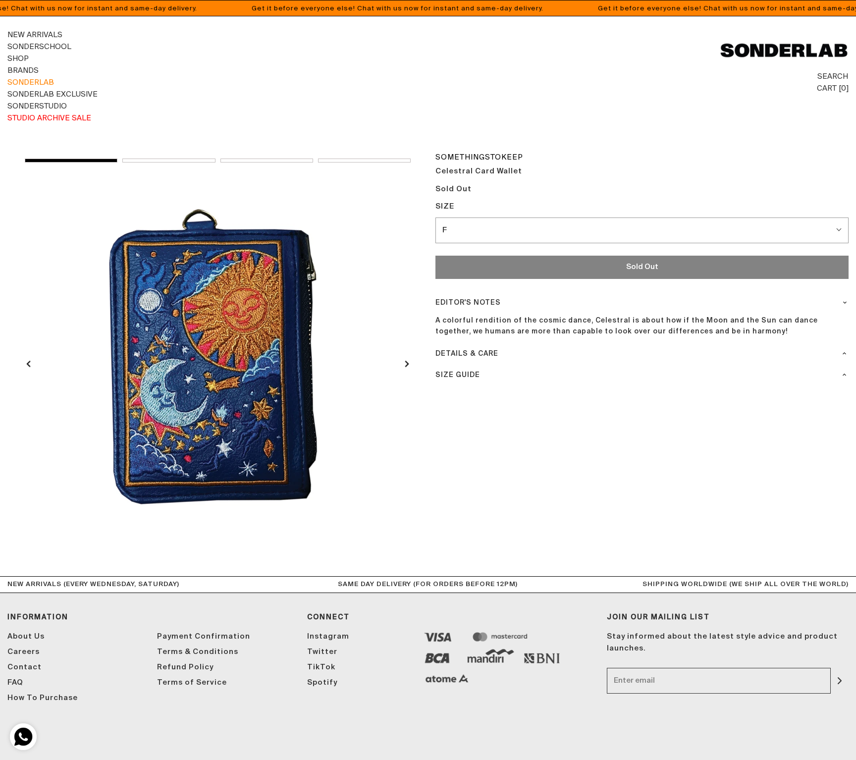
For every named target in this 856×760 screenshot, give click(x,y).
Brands (23, 70)
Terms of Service (192, 682)
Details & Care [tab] (466, 353)
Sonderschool (39, 46)
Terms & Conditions (197, 651)
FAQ (15, 682)
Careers (23, 651)
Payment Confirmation (203, 636)
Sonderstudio (37, 106)
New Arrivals (34, 34)
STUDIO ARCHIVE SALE (49, 117)
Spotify (322, 682)
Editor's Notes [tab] (468, 302)
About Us (26, 636)
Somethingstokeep (479, 157)
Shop (18, 58)
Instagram (328, 636)
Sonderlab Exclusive (52, 94)
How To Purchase (42, 698)
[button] (71, 161)
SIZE (444, 206)
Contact (24, 667)
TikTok (321, 667)
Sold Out (642, 267)
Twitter (322, 651)
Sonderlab (30, 82)
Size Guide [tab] (457, 375)
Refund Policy (185, 667)
